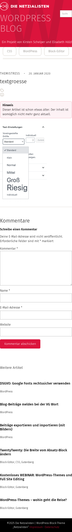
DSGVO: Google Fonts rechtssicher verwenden (35, 383)
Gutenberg (27, 462)
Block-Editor (56, 51)
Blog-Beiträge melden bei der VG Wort (29, 404)
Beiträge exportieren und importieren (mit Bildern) (32, 427)
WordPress (30, 51)
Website (5, 324)
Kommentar (9, 248)
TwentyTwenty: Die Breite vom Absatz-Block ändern (33, 452)
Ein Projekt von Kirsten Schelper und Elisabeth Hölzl (37, 42)
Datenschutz (52, 527)
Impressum (36, 527)
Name (5, 290)
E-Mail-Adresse (11, 307)
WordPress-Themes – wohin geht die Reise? (33, 500)
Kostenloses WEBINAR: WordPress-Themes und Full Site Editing (36, 477)
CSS (9, 51)
